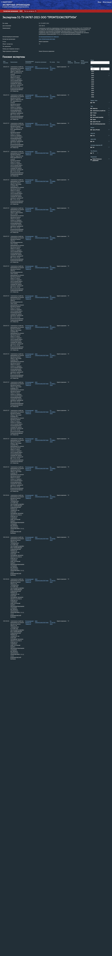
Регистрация (107, 2)
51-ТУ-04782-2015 (53, 496)
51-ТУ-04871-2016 (53, 383)
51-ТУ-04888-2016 (53, 181)
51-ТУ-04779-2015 (53, 580)
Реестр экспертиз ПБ (30, 11)
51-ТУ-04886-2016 (53, 238)
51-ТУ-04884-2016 (53, 267)
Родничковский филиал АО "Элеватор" (49, 36)
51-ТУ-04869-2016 (53, 412)
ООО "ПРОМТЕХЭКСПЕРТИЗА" (47, 39)
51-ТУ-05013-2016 (53, 68)
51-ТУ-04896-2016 (53, 96)
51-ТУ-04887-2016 (53, 209)
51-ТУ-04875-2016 (53, 327)
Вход (99, 2)
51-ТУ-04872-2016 (53, 355)
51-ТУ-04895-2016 (53, 124)
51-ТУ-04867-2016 (53, 440)
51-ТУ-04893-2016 (53, 153)
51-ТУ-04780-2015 (53, 538)
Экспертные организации (10, 11)
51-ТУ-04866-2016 (53, 468)
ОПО (21, 11)
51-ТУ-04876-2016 (53, 297)
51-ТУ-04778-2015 (53, 622)
